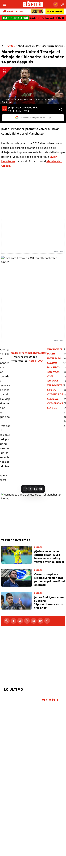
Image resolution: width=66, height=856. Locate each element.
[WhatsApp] (7, 621)
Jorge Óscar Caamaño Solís (23, 107)
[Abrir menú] (4, 4)
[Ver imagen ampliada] (33, 85)
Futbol (11, 46)
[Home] (2, 46)
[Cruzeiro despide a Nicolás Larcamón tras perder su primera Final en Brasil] (33, 577)
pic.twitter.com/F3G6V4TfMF (29, 353)
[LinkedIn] (34, 621)
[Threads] (27, 621)
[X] (20, 621)
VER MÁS (48, 700)
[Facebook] (13, 621)
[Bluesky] (40, 621)
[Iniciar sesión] (62, 4)
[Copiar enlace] (25, 489)
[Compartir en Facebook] (40, 489)
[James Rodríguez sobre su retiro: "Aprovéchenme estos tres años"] (33, 600)
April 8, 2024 (36, 360)
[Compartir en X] (30, 489)
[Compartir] (60, 109)
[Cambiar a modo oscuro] (55, 4)
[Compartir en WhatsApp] (35, 489)
